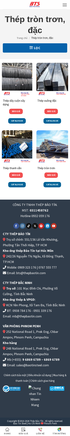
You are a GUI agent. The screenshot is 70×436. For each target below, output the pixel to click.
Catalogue (17, 121)
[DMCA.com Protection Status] (56, 388)
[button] (64, 5)
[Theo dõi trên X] (35, 226)
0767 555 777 (47, 267)
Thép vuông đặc (47, 100)
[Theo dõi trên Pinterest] (41, 226)
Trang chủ (22, 38)
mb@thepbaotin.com (27, 316)
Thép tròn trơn (46, 168)
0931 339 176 (42, 311)
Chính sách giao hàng (42, 380)
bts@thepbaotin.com (31, 273)
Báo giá (16, 111)
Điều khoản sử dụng (39, 375)
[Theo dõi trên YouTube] (54, 226)
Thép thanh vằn (12, 168)
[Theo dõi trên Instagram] (22, 226)
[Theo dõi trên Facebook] (16, 226)
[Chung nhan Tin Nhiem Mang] (35, 396)
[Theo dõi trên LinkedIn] (47, 226)
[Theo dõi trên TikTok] (29, 226)
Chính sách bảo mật (15, 375)
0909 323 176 (27, 267)
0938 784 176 (22, 311)
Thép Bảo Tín (36, 420)
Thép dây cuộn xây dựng (14, 102)
